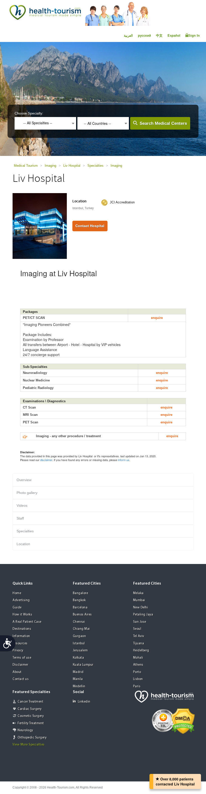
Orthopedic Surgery (32, 737)
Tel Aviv (138, 636)
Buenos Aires (82, 614)
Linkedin (84, 701)
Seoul (137, 629)
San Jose (139, 621)
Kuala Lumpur (83, 664)
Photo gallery (27, 493)
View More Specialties (29, 744)
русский (144, 35)
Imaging (50, 165)
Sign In (194, 35)
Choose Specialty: (29, 113)
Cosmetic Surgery (31, 716)
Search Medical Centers (163, 123)
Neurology (25, 730)
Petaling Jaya (143, 614)
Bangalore (80, 593)
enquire (157, 318)
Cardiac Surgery (30, 709)
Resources (20, 643)
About (17, 672)
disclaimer (46, 460)
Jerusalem (80, 650)
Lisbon (138, 679)
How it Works (22, 614)
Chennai (79, 621)
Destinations (22, 629)
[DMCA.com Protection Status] (183, 720)
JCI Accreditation (122, 202)
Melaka (138, 593)
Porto (137, 672)
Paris (137, 686)
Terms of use (22, 657)
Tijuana (138, 643)
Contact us (21, 679)
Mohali (138, 657)
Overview (24, 480)
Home (17, 593)
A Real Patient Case (27, 621)
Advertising (21, 600)
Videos (22, 505)
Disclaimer (20, 664)
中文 (159, 35)
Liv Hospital (71, 165)
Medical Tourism (26, 165)
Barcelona (80, 607)
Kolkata (78, 657)
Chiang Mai (81, 629)
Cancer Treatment (30, 701)
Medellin (79, 686)
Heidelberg (141, 650)
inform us (123, 460)
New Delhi (140, 607)
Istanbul (79, 643)
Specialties (95, 165)
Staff (20, 518)
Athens (138, 664)
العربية (128, 35)
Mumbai (139, 600)
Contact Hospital (89, 226)
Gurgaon (79, 636)
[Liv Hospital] (40, 225)
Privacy (18, 650)
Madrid (78, 672)
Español (174, 35)
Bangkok (79, 600)
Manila (78, 679)
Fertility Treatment (31, 723)
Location (23, 544)
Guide (17, 607)
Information (21, 636)
